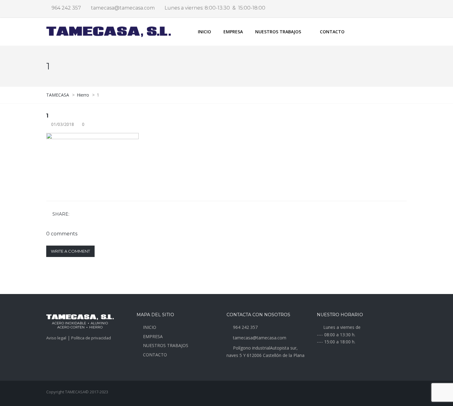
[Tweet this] (84, 214)
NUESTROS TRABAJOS (165, 345)
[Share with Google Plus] (93, 214)
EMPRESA (233, 32)
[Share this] (75, 214)
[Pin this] (102, 214)
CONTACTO (332, 32)
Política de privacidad (91, 338)
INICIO (204, 32)
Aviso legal (56, 338)
